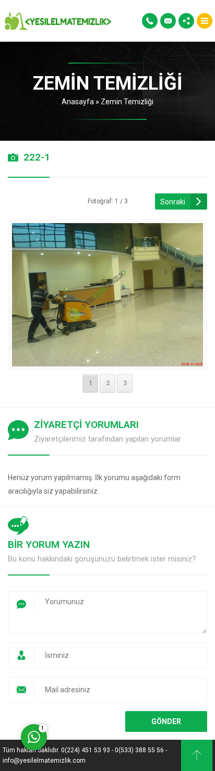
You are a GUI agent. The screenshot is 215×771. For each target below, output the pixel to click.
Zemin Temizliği (127, 101)
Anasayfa (78, 101)
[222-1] (108, 360)
